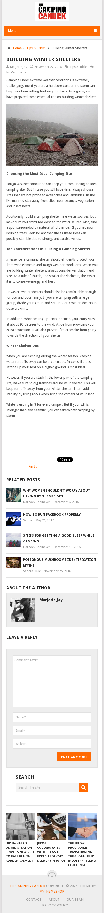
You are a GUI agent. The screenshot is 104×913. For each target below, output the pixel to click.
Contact (34, 899)
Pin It (32, 466)
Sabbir (27, 520)
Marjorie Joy (18, 67)
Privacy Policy (55, 905)
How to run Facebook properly (52, 514)
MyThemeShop (51, 891)
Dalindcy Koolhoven (37, 502)
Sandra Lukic (32, 571)
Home (17, 48)
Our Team (75, 899)
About (54, 899)
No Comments (16, 72)
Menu (12, 31)
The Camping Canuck (26, 886)
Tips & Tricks (35, 48)
